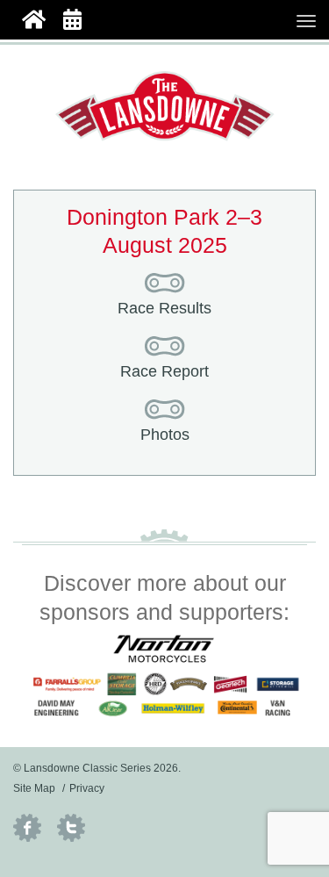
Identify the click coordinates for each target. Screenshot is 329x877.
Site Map (34, 788)
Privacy (86, 788)
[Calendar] (72, 18)
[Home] (33, 18)
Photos (165, 434)
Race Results (164, 308)
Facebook (27, 828)
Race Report (164, 371)
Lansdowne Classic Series (165, 106)
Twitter (71, 828)
